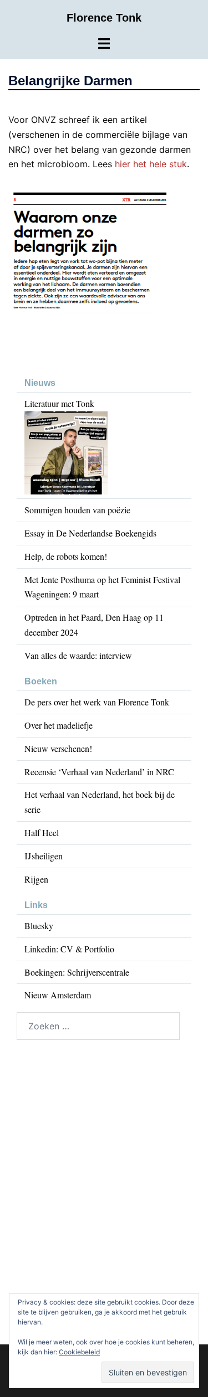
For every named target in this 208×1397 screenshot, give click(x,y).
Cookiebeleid (79, 1352)
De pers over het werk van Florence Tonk (96, 702)
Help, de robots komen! (65, 556)
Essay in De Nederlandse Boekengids (90, 533)
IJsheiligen (43, 856)
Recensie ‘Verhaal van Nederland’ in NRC (99, 771)
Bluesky (38, 925)
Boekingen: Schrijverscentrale (76, 972)
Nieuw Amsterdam (57, 995)
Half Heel (41, 832)
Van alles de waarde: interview (78, 655)
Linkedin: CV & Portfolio (69, 949)
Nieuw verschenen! (58, 748)
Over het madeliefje (58, 725)
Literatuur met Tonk (59, 403)
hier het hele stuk (151, 163)
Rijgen (36, 879)
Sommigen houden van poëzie (77, 510)
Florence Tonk (104, 18)
